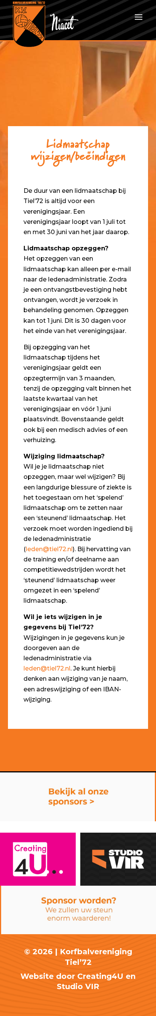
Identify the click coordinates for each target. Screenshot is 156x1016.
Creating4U (100, 976)
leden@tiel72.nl (49, 549)
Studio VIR (78, 986)
